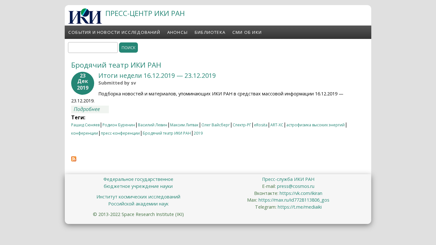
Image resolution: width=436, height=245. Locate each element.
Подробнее (91, 109)
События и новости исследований (114, 32)
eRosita (260, 125)
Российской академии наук (138, 204)
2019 (198, 133)
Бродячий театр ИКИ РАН (167, 133)
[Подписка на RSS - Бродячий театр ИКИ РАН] (73, 159)
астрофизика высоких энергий (315, 125)
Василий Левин (152, 125)
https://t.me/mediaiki (300, 207)
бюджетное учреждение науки (138, 186)
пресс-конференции (120, 133)
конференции (84, 133)
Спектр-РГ (242, 125)
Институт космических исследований (138, 197)
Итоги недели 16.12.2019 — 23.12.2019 (157, 75)
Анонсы (177, 32)
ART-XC (276, 125)
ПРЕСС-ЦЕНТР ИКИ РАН (145, 13)
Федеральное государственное (138, 179)
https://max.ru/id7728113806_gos (294, 200)
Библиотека (210, 32)
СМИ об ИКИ (247, 32)
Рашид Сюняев (85, 125)
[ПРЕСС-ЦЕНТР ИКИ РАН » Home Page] (85, 22)
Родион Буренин (118, 125)
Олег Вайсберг (215, 125)
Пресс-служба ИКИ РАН (288, 179)
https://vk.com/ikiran (301, 193)
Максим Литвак (184, 125)
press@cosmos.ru (295, 186)
